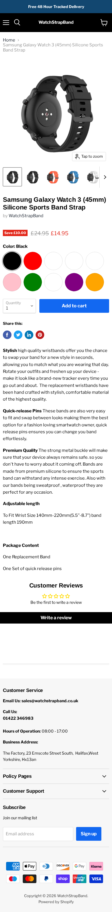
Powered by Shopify (56, 901)
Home (9, 40)
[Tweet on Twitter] (18, 335)
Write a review (56, 617)
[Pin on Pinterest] (40, 335)
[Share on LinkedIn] (29, 335)
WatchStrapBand (26, 215)
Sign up (89, 833)
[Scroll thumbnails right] (104, 177)
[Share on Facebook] (7, 335)
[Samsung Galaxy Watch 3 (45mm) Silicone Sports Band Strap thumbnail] (12, 177)
